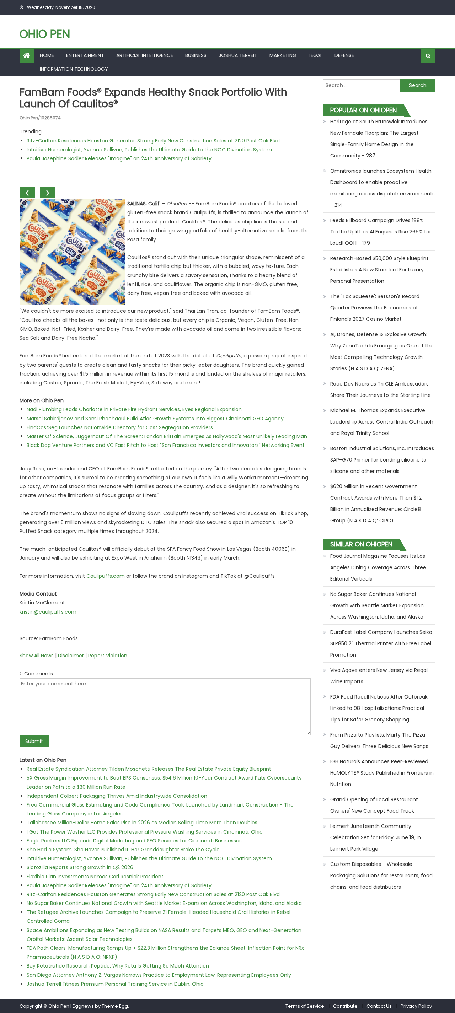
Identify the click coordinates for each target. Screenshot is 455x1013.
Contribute (345, 1006)
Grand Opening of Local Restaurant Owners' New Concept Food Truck (374, 805)
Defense (344, 55)
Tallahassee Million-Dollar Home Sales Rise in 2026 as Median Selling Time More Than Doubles (142, 822)
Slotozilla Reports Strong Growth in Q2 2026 (80, 867)
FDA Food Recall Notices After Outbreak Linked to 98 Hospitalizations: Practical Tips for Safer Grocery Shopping (379, 708)
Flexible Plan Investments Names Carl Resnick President (95, 876)
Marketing (282, 55)
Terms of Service (304, 1006)
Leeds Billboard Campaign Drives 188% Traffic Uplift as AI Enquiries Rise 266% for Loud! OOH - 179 (380, 232)
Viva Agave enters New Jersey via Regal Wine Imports (379, 676)
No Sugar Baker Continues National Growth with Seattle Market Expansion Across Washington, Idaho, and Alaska (164, 903)
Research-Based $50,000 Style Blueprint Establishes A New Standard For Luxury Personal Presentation (379, 270)
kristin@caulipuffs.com (48, 611)
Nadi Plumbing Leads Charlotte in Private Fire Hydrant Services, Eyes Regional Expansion (134, 409)
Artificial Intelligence (144, 55)
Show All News (37, 655)
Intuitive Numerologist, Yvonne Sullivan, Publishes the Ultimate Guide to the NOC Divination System (149, 149)
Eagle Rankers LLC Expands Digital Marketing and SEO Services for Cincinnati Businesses (134, 840)
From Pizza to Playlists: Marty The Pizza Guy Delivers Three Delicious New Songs (379, 740)
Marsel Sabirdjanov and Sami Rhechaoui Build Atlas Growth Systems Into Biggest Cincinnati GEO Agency (155, 418)
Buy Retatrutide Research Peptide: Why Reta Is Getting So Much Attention (118, 965)
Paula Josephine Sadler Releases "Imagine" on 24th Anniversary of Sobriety (119, 158)
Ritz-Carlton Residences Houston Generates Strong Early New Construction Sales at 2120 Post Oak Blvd (153, 140)
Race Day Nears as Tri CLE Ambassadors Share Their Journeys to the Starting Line (380, 389)
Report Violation (107, 655)
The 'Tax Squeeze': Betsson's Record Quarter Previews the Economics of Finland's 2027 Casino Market (374, 308)
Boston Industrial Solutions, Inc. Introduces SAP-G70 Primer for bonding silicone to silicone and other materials (382, 460)
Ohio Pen (45, 34)
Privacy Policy (416, 1006)
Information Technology (74, 68)
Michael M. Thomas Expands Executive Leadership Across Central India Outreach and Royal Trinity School (381, 422)
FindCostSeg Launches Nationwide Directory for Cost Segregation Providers (120, 427)
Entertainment (85, 55)
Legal (315, 55)
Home (47, 55)
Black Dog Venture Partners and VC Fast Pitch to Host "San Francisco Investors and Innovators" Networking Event (166, 445)
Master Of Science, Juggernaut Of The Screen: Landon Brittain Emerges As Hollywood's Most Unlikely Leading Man (167, 436)
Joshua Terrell (238, 55)
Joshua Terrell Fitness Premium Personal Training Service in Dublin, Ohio (115, 983)
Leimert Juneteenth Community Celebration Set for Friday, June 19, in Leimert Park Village (375, 837)
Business (196, 55)
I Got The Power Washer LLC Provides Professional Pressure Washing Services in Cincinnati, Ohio (145, 831)
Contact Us (379, 1006)
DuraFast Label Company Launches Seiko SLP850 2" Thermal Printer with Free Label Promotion (381, 643)
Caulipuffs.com (105, 576)
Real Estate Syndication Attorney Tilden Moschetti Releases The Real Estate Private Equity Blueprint (149, 768)
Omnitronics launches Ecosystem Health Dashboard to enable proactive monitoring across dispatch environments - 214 (382, 188)
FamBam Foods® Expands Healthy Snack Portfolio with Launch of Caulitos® (153, 98)
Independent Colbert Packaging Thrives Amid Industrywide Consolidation (117, 795)
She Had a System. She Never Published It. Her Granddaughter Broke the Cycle (123, 849)
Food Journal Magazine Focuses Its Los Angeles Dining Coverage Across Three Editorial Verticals (378, 567)
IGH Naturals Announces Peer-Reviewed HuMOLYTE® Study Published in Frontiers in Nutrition (382, 773)
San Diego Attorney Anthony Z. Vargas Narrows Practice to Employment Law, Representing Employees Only (159, 975)
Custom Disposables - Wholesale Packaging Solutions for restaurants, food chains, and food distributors (381, 875)
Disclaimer (71, 655)
